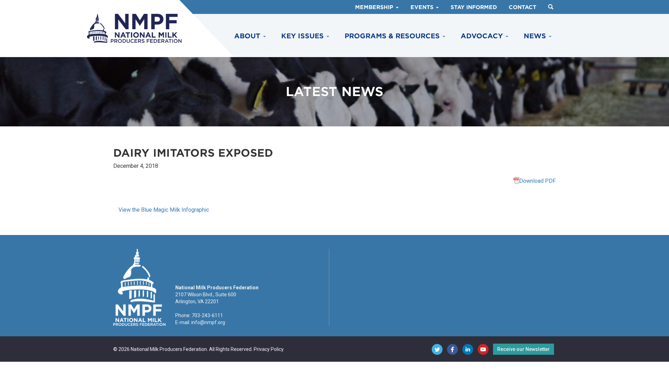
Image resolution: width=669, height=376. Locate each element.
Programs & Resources (393, 36)
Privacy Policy (268, 349)
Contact (522, 7)
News (536, 36)
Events (422, 7)
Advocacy (483, 36)
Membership (375, 7)
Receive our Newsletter (523, 349)
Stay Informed (474, 7)
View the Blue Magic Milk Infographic (163, 209)
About (248, 36)
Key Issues (303, 36)
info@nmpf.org (208, 322)
